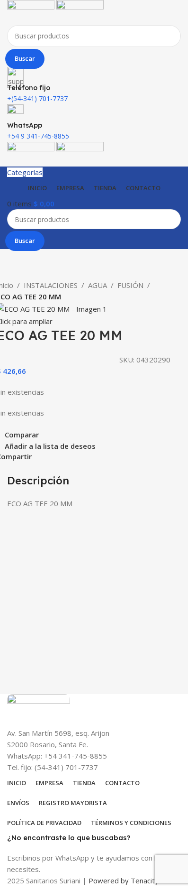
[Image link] (38, 709)
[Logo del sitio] (31, 11)
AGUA (97, 285)
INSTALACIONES (51, 285)
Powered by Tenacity (124, 880)
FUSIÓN (130, 285)
